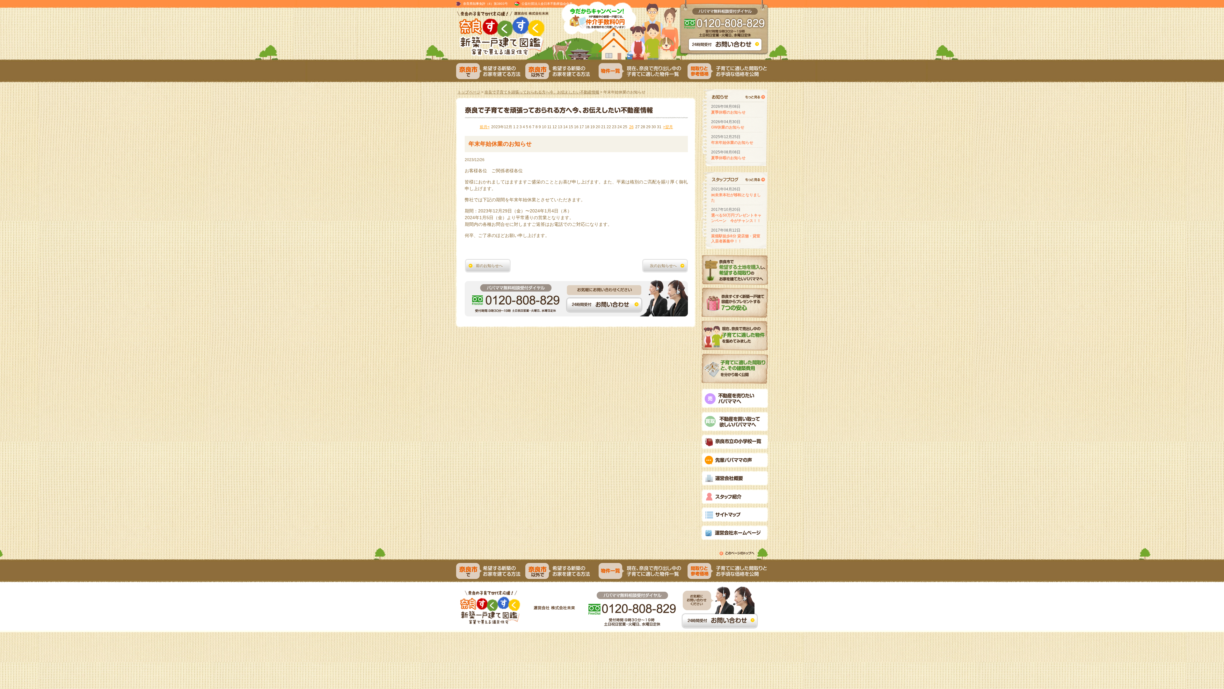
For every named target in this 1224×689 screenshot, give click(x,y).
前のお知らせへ (489, 265)
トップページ (468, 92)
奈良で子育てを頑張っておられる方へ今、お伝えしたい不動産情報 (541, 92)
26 (631, 127)
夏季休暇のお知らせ (728, 112)
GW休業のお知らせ (727, 127)
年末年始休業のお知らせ (732, 142)
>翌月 (668, 127)
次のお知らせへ (663, 265)
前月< (485, 127)
